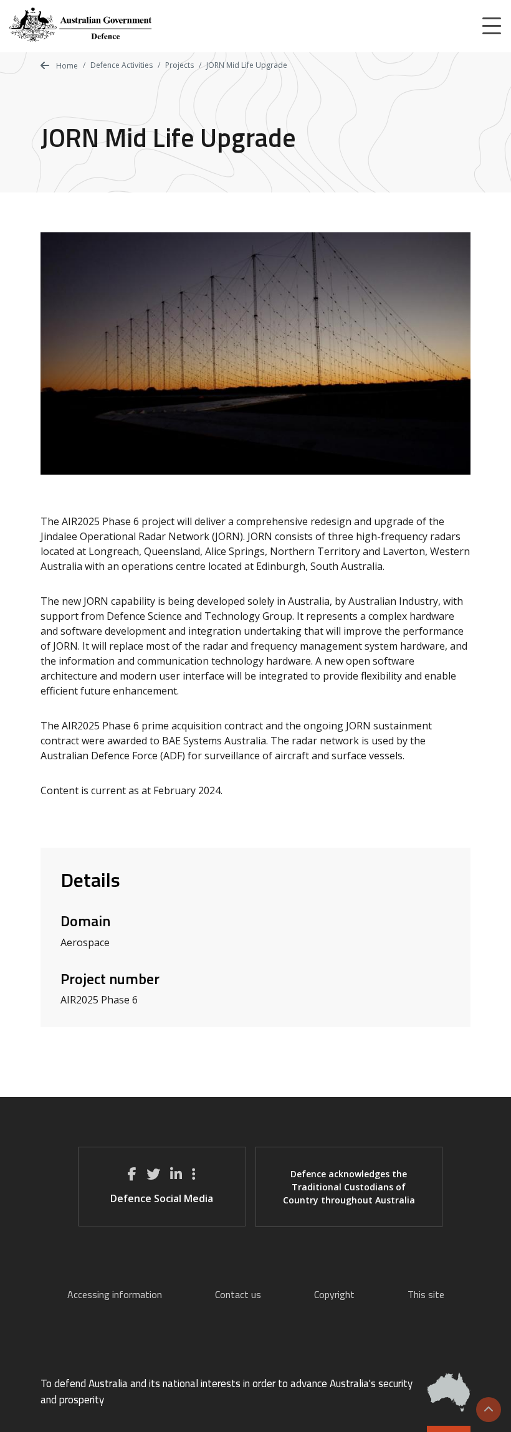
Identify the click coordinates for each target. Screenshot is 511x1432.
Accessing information (114, 1294)
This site (426, 1294)
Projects (179, 65)
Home (66, 65)
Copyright (334, 1294)
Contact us (238, 1294)
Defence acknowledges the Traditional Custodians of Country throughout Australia (349, 1187)
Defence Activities (121, 65)
